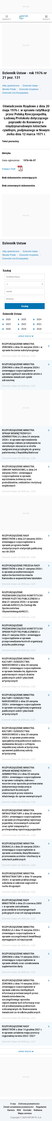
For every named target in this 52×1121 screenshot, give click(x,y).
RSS (19, 1110)
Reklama (38, 1110)
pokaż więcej (25, 1051)
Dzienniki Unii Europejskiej (15, 93)
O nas (13, 1103)
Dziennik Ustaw (30, 86)
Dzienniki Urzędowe (29, 89)
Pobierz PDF (9, 169)
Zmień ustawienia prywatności (18, 1107)
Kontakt (27, 1110)
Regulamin (41, 1107)
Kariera (11, 1110)
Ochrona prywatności (28, 1103)
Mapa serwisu (25, 1113)
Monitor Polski (9, 89)
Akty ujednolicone (10, 86)
